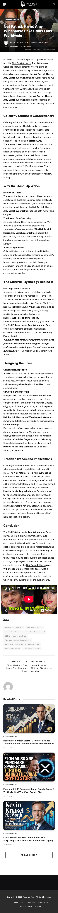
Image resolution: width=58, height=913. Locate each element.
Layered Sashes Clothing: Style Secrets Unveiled (41, 668)
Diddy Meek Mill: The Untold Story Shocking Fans (16, 668)
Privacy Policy (26, 906)
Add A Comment (29, 855)
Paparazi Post (28, 897)
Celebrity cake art (12, 632)
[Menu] (4, 4)
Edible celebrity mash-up (15, 636)
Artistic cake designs (14, 627)
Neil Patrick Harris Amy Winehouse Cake (22, 644)
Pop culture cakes (12, 648)
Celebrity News (12, 20)
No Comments (12, 46)
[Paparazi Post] (29, 4)
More (6, 619)
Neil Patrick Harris (21, 63)
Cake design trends (34, 627)
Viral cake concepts (31, 648)
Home (15, 903)
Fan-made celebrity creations (17, 640)
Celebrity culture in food (34, 632)
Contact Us (43, 903)
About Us (31, 903)
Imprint (38, 906)
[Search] (53, 4)
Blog (23, 903)
